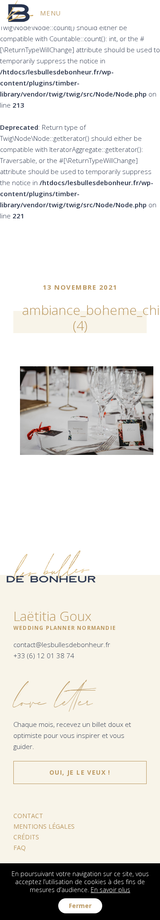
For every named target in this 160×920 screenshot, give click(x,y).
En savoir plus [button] (110, 889)
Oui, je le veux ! (80, 768)
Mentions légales (44, 826)
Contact (28, 815)
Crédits (26, 837)
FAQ (19, 847)
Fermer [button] (80, 905)
